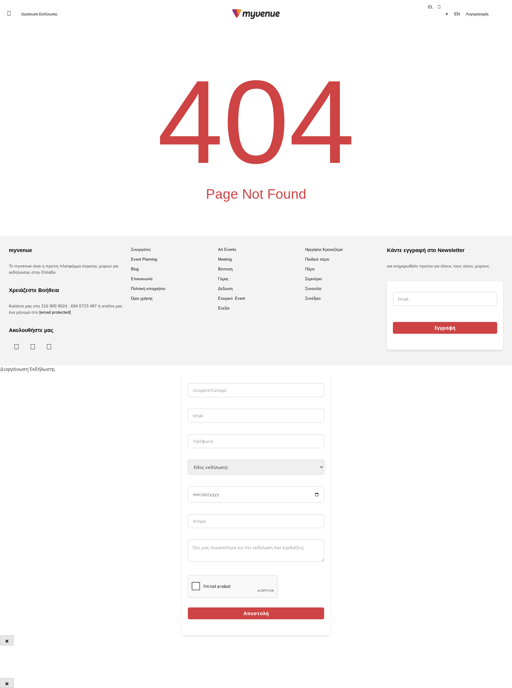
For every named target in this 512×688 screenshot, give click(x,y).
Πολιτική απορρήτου (148, 288)
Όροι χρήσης (142, 298)
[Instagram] (32, 346)
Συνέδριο (313, 298)
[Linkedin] (48, 346)
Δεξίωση (225, 288)
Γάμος (223, 279)
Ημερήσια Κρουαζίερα (324, 249)
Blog (135, 269)
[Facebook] (16, 346)
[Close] (7, 640)
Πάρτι (310, 269)
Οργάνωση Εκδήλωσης (39, 14)
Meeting (225, 259)
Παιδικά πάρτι (317, 259)
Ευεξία (224, 308)
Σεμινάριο (313, 279)
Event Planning (144, 259)
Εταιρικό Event (231, 298)
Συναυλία (313, 288)
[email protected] (55, 312)
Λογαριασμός (477, 14)
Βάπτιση (225, 269)
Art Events (227, 249)
